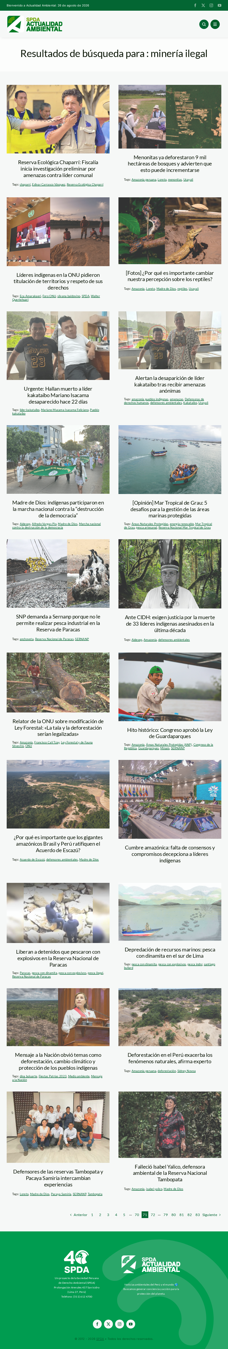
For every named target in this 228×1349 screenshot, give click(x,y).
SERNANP (82, 639)
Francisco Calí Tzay (46, 742)
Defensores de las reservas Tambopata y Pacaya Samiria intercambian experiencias (58, 1178)
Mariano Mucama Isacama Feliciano (65, 410)
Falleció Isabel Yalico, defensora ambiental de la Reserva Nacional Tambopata (170, 1173)
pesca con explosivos (72, 973)
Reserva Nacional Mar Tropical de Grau (185, 527)
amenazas (176, 399)
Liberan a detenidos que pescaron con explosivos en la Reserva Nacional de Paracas (58, 958)
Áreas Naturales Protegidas (150, 524)
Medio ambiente (79, 1076)
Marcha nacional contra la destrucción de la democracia (56, 525)
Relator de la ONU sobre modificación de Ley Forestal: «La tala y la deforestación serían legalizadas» (58, 727)
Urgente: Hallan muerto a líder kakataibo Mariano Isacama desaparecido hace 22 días (58, 395)
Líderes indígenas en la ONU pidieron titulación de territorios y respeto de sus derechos (58, 281)
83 (197, 1214)
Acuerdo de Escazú (32, 859)
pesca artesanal (146, 527)
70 (137, 1214)
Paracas (25, 973)
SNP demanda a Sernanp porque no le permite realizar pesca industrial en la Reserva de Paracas (58, 623)
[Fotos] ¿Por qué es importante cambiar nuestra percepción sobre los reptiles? (170, 275)
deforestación (167, 1071)
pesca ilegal (95, 973)
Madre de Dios (166, 288)
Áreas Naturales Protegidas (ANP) (169, 744)
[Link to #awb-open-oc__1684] (215, 24)
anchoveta (27, 639)
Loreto (162, 179)
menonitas (175, 179)
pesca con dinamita (44, 973)
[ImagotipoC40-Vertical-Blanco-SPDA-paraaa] (76, 1251)
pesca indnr (194, 964)
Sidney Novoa (186, 1071)
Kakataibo (190, 402)
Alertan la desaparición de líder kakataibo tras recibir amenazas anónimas (170, 384)
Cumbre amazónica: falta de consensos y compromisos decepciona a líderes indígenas (170, 853)
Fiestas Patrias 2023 (53, 1076)
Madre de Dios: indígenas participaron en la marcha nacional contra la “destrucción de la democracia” (58, 508)
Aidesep (25, 524)
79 (165, 1214)
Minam (164, 748)
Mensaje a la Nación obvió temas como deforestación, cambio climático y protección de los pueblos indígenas (58, 1061)
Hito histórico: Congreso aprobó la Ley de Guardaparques (169, 733)
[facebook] (195, 5)
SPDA (86, 296)
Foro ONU (49, 296)
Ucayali (188, 179)
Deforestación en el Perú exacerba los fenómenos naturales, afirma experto (170, 1057)
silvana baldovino (68, 296)
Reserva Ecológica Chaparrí (85, 184)
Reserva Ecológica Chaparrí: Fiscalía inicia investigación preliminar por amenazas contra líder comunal (58, 168)
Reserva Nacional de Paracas (54, 639)
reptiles (182, 288)
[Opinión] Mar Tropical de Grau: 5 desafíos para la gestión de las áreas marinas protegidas (169, 509)
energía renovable (182, 524)
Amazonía (138, 288)
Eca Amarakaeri (30, 296)
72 (153, 1214)
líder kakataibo (30, 410)
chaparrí (25, 184)
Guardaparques (148, 748)
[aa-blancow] (151, 1257)
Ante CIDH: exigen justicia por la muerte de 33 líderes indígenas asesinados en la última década (170, 623)
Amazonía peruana (144, 179)
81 (181, 1214)
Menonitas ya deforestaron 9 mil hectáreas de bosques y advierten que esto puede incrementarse (170, 163)
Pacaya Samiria (61, 1194)
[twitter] (203, 5)
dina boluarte (28, 1076)
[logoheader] (34, 17)
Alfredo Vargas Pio (44, 524)
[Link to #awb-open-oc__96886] (204, 24)
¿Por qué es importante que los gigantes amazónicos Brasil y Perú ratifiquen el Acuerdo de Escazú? (58, 843)
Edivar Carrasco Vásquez (48, 184)
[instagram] (211, 5)
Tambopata (95, 1194)
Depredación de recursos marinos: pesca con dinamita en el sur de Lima (170, 952)
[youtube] (219, 5)
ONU (28, 746)
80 (173, 1214)
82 (189, 1214)
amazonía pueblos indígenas (150, 399)
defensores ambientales (166, 402)
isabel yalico (154, 1189)
